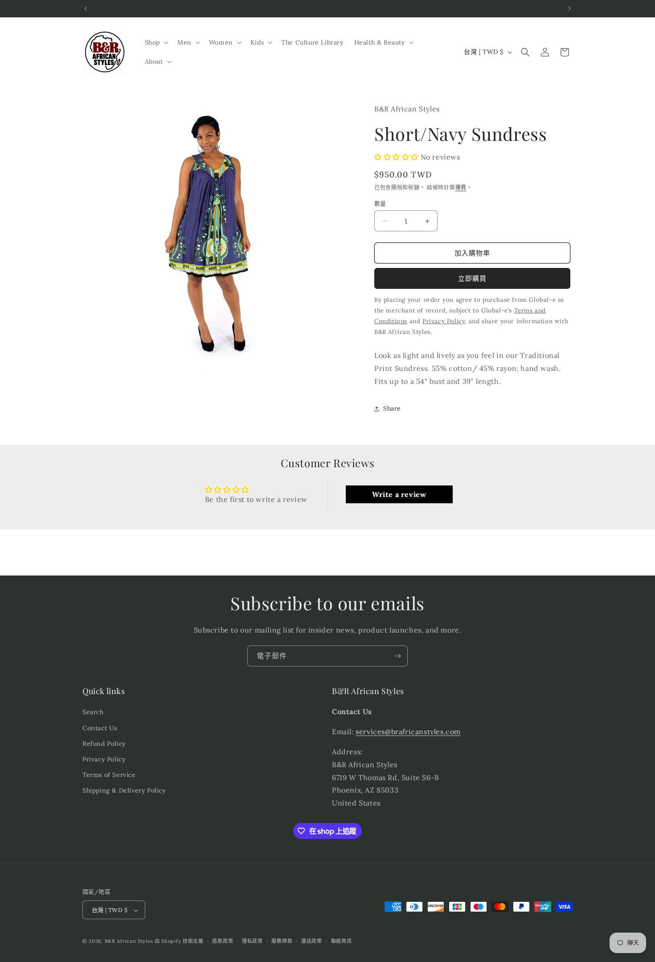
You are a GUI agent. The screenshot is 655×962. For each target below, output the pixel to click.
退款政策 (222, 941)
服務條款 (281, 941)
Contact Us (99, 728)
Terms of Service (109, 775)
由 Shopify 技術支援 (179, 941)
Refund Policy (104, 744)
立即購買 (472, 278)
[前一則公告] (85, 8)
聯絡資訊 (341, 941)
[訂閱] (397, 655)
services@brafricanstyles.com (408, 731)
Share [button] (392, 408)
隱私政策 (252, 941)
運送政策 (311, 941)
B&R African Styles (129, 941)
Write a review (399, 494)
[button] (155, 42)
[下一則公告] (569, 8)
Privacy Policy (103, 759)
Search (93, 712)
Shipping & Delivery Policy (124, 790)
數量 (380, 203)
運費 (461, 187)
